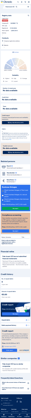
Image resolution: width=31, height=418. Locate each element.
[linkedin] (21, 401)
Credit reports (14, 411)
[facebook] (17, 401)
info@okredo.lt (6, 403)
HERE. (10, 139)
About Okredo (4, 411)
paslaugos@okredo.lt (8, 405)
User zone (24, 411)
